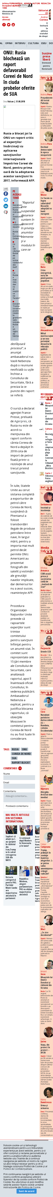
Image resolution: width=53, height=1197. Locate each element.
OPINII (8, 43)
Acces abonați (6, 18)
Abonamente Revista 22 (9, 12)
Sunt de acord (26, 1191)
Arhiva (27, 3)
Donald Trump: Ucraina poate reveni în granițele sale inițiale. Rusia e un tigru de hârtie (17, 319)
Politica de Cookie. (31, 1187)
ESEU (43, 43)
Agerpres (20, 421)
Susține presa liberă (47, 61)
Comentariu (9, 791)
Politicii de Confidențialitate (17, 1168)
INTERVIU (20, 43)
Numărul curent (18, 4)
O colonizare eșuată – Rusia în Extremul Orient (18, 230)
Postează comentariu (17, 806)
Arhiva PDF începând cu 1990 (8, 5)
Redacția (46, 3)
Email (6, 782)
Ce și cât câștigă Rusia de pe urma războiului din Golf (18, 255)
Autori (36, 3)
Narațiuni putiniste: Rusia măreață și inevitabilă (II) (18, 212)
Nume (6, 773)
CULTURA (33, 43)
